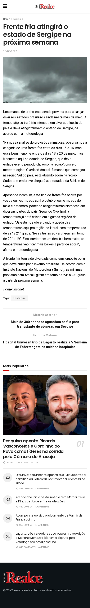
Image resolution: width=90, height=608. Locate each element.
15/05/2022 (10, 51)
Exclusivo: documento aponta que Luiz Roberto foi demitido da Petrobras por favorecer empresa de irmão (51, 479)
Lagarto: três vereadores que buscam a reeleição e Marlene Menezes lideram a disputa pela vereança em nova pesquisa (50, 537)
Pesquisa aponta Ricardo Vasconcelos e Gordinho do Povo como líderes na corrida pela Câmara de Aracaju (33, 449)
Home (6, 19)
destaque (19, 298)
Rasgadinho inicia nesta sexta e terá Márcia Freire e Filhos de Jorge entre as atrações (50, 499)
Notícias (18, 19)
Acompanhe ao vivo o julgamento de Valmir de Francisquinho (49, 517)
